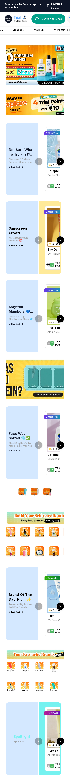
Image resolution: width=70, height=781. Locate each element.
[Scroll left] (39, 161)
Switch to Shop (52, 18)
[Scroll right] (60, 161)
